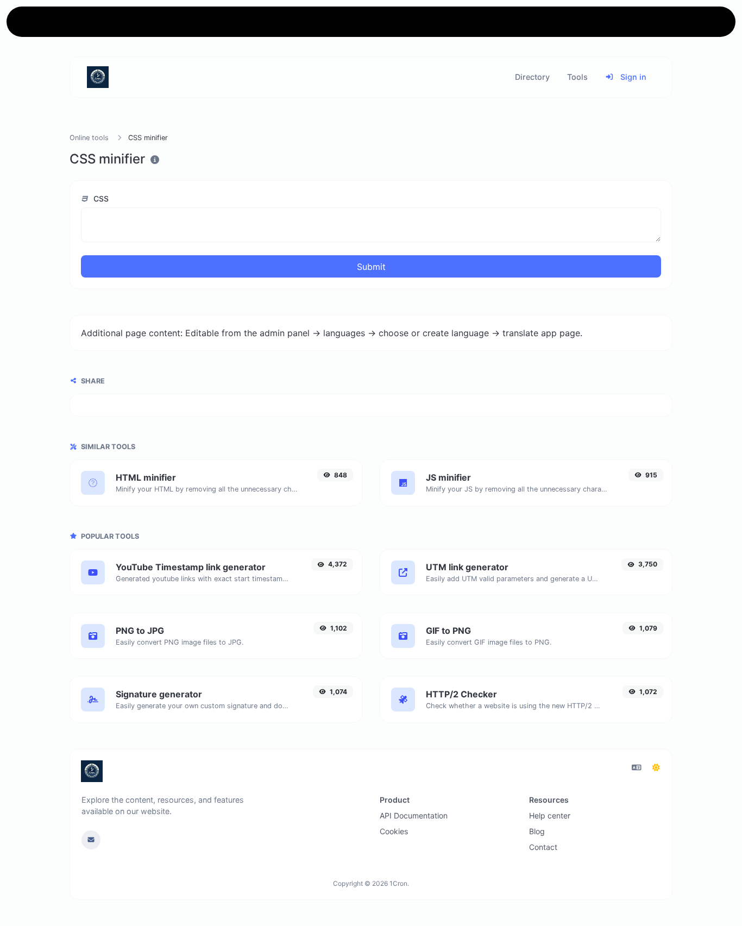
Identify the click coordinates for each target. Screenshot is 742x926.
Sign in (632, 76)
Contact (543, 847)
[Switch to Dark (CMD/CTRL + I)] (656, 767)
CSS (100, 198)
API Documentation (414, 815)
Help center (549, 815)
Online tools (89, 138)
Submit (371, 266)
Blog (537, 831)
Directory (532, 76)
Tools (577, 76)
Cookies (394, 831)
